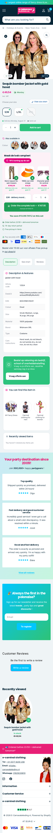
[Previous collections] (7, 395)
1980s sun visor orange (28, 182)
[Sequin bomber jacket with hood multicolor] (44, 145)
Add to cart (35, 127)
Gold (44, 28)
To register (26, 626)
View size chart (40, 101)
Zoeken (47, 19)
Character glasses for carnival (44, 182)
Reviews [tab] (40, 262)
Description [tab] (10, 262)
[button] (15, 127)
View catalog (4, 10)
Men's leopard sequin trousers (11, 182)
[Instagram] (3, 779)
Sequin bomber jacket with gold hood (17, 728)
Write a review (21, 667)
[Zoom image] (46, 34)
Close (26, 786)
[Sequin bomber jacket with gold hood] (15, 145)
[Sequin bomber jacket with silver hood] (34, 145)
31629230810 (19, 773)
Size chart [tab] (26, 262)
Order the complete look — (28, 207)
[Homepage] (3, 28)
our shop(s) (10, 251)
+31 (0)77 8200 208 (15, 762)
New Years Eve (32, 28)
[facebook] (10, 779)
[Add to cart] (16, 178)
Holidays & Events (15, 28)
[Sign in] (43, 10)
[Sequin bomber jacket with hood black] (24, 145)
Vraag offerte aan (17, 376)
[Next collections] (7, 423)
